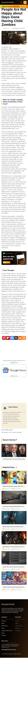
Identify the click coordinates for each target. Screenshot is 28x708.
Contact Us (18, 681)
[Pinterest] (4, 387)
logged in (10, 481)
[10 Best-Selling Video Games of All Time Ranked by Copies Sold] (14, 526)
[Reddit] (20, 387)
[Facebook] (12, 387)
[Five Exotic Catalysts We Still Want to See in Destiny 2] (14, 546)
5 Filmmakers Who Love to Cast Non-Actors (14, 508)
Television (3, 671)
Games (3, 683)
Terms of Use (18, 676)
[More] (24, 387)
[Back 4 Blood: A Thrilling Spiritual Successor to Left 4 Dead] (14, 586)
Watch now (23, 6)
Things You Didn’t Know (7, 681)
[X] (16, 387)
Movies (3, 673)
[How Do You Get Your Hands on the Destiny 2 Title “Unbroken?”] (14, 606)
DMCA (16, 673)
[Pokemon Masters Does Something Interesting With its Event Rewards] (14, 627)
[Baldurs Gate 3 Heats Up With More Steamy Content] (14, 566)
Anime (2, 678)
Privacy (17, 671)
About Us (17, 678)
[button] (25, 2)
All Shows (3, 685)
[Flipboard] (8, 387)
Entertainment (4, 676)
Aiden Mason (6, 28)
